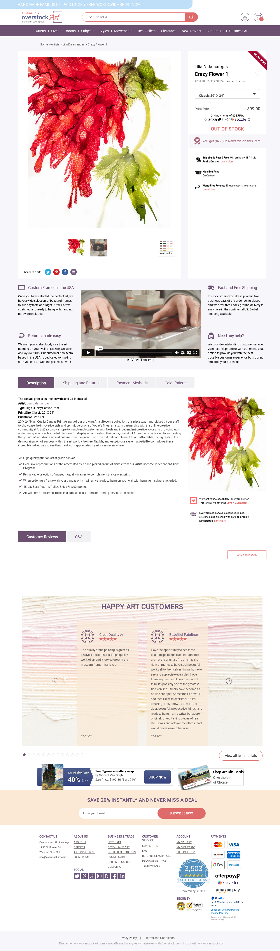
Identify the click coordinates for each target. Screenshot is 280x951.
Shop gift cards (119, 862)
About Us (80, 842)
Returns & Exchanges (156, 855)
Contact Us (150, 846)
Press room (81, 857)
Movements (123, 30)
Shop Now (157, 777)
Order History (186, 852)
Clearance (168, 30)
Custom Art (215, 30)
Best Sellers (147, 30)
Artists (41, 30)
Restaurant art (119, 847)
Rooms (70, 30)
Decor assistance (154, 860)
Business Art (238, 30)
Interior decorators (122, 852)
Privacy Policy (128, 938)
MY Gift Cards (186, 847)
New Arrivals (191, 30)
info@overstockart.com (52, 857)
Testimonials (151, 865)
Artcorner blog (84, 852)
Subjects (87, 30)
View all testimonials (241, 755)
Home (44, 44)
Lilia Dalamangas (74, 44)
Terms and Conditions (160, 938)
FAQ (144, 850)
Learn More (227, 161)
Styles (104, 30)
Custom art (116, 866)
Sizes (55, 30)
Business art (116, 857)
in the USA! (220, 520)
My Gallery (184, 842)
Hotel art (114, 842)
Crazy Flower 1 (97, 44)
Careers (79, 847)
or (238, 119)
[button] (229, 681)
